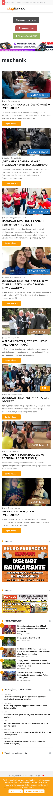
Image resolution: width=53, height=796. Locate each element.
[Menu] (3, 9)
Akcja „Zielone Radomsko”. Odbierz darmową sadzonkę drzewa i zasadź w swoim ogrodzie (33, 663)
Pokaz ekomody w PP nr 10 (28, 638)
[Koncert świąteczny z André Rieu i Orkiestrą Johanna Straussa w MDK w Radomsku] (9, 629)
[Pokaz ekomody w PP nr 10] (9, 641)
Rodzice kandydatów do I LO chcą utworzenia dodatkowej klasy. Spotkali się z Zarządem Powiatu (33, 651)
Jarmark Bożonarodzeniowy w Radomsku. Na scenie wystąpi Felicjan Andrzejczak (33, 675)
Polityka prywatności (34, 791)
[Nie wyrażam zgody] (50, 786)
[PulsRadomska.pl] (16, 9)
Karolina (6, 158)
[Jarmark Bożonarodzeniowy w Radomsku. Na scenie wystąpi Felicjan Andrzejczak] (9, 676)
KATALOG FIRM (27, 28)
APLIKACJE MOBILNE (26, 20)
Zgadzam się (15, 791)
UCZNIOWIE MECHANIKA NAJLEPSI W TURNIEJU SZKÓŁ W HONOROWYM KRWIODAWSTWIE (25, 284)
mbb (5, 101)
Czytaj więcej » (11, 124)
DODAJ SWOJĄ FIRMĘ (27, 36)
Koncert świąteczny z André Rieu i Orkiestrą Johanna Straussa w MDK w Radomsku (33, 628)
